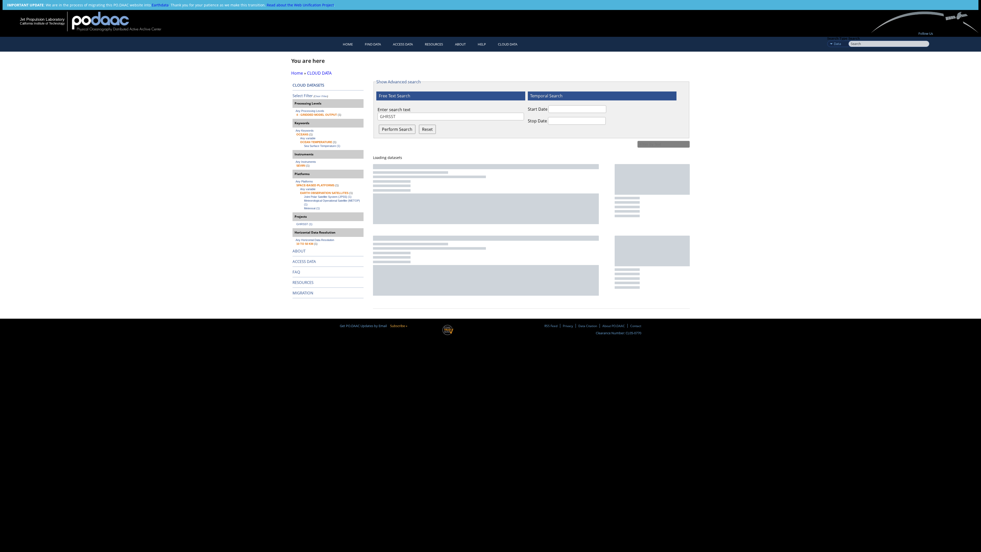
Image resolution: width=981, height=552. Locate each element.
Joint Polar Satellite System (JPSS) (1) (328, 196)
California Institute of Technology (42, 23)
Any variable (308, 138)
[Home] (121, 21)
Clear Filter (320, 96)
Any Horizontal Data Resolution (315, 239)
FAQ (296, 271)
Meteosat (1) (312, 208)
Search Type (837, 38)
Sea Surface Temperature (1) (322, 145)
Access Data (403, 44)
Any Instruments (306, 161)
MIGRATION (303, 292)
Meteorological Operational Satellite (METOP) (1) (332, 202)
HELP (482, 44)
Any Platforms (304, 181)
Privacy (568, 326)
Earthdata (160, 5)
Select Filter (303, 95)
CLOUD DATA (507, 44)
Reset (427, 129)
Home (348, 44)
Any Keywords (305, 130)
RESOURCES (434, 44)
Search (854, 38)
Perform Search (397, 129)
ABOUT (299, 251)
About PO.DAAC (613, 326)
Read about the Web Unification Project (300, 5)
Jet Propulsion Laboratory (42, 19)
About (460, 44)
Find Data (373, 44)
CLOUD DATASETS (308, 85)
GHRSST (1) (304, 224)
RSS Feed (550, 326)
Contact (635, 326)
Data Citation (587, 326)
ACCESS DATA (304, 261)
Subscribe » (398, 326)
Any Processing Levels (310, 110)
